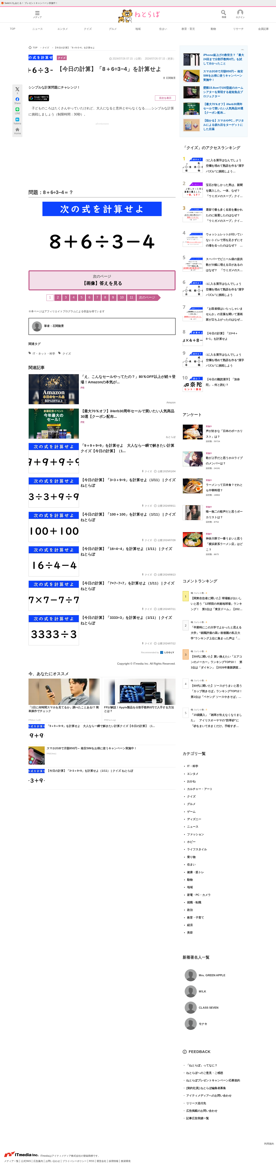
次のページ (147, 297)
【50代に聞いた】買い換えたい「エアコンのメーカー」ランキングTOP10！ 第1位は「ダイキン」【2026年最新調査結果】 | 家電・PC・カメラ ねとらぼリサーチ (216, 667)
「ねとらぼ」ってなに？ (200, 1065)
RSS (92, 1161)
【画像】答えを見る (102, 283)
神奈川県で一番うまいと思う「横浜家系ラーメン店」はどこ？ (224, 544)
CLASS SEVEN (208, 1007)
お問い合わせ (53, 1161)
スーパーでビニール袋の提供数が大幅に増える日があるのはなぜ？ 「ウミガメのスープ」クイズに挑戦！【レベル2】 (224, 270)
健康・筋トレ (195, 872)
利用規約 (269, 1143)
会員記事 (263, 28)
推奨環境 (126, 1161)
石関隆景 (171, 78)
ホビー (191, 841)
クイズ (88, 28)
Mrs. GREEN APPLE (212, 975)
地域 (138, 28)
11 (131, 297)
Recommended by (150, 652)
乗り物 (191, 857)
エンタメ (62, 28)
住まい (163, 28)
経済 (190, 925)
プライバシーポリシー (74, 1161)
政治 (190, 909)
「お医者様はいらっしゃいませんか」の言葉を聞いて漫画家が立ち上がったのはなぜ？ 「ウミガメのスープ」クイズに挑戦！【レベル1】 (225, 319)
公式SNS (26, 1161)
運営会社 (102, 1161)
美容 (190, 932)
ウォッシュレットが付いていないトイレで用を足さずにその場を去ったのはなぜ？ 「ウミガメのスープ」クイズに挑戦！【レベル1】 (224, 245)
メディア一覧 (11, 1161)
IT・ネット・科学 (44, 353)
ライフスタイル (197, 849)
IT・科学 (192, 766)
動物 (213, 28)
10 (122, 297)
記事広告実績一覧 (196, 1118)
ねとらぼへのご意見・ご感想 (203, 1072)
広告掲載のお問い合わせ (200, 1110)
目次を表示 (165, 98)
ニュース (37, 28)
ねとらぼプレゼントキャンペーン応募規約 (211, 1080)
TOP (12, 28)
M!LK (202, 991)
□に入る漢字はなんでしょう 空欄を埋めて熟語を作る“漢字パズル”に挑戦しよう (225, 289)
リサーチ (238, 28)
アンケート (192, 414)
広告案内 (38, 1161)
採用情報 (114, 1161)
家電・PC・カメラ (199, 894)
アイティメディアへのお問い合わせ (207, 1095)
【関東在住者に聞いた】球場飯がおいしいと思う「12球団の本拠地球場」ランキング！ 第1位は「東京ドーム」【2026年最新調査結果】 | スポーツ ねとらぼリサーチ (216, 609)
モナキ (203, 1023)
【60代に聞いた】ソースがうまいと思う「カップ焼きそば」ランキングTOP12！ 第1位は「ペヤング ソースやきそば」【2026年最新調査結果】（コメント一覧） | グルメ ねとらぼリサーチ (218, 696)
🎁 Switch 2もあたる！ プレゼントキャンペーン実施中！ (29, 3)
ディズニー (194, 819)
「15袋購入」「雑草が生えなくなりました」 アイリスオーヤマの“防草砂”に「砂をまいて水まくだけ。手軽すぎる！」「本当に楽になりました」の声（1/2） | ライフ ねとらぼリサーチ (216, 726)
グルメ (113, 28)
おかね (191, 781)
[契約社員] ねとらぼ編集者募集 (204, 1088)
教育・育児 (188, 28)
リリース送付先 (194, 1103)
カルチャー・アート (200, 789)
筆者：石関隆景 (54, 325)
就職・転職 (194, 902)
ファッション (195, 834)
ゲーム (191, 811)
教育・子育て (195, 917)
